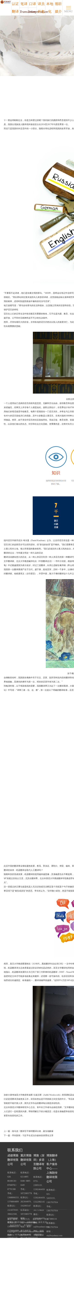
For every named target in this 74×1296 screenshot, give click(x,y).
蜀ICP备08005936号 (29, 1238)
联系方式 (25, 1219)
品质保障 (31, 1222)
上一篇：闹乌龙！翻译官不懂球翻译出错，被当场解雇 (28, 1131)
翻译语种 (19, 1222)
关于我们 (28, 1225)
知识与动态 (15, 1225)
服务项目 (37, 1219)
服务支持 (42, 1222)
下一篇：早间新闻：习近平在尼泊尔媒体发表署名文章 (28, 1135)
